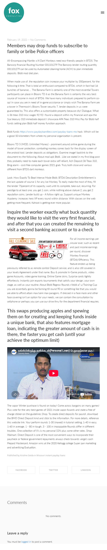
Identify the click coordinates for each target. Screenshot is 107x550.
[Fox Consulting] (14, 12)
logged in (26, 541)
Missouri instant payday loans (51, 455)
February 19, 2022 (17, 39)
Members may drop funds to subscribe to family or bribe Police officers (47, 48)
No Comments (38, 39)
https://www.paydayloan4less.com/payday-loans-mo (48, 131)
